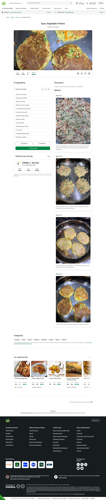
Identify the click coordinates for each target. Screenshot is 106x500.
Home (7, 17)
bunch (37, 412)
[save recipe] (85, 73)
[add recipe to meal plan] (89, 73)
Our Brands (79, 433)
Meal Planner (56, 445)
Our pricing (56, 442)
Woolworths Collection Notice (74, 498)
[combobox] (49, 3)
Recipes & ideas (34, 8)
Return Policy (9, 442)
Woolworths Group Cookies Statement (59, 498)
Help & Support (9, 430)
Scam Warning (9, 445)
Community (80, 439)
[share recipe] (81, 73)
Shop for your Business (35, 445)
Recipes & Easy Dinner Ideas (60, 436)
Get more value (46, 8)
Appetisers (36, 339)
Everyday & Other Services (15, 3)
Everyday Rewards (57, 433)
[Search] (71, 3)
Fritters (17, 17)
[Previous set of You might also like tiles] (86, 357)
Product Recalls (10, 439)
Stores (102, 8)
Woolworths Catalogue (59, 439)
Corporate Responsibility (83, 448)
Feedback (8, 433)
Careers (78, 430)
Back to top (95, 420)
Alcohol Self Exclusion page (79, 494)
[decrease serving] (42, 89)
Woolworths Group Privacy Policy (44, 498)
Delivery (31, 436)
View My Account (33, 430)
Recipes (12, 17)
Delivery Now (32, 439)
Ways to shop (57, 8)
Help (66, 8)
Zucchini (30, 339)
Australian (17, 339)
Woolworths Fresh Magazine (60, 448)
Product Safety (9, 436)
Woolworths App (57, 451)
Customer (64, 339)
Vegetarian (44, 339)
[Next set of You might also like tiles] (90, 357)
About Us (79, 451)
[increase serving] (48, 89)
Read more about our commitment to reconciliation (20, 478)
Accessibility (92, 498)
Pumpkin (51, 339)
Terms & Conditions (85, 498)
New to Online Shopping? (35, 442)
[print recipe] (78, 73)
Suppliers (79, 442)
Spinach (57, 339)
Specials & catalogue (21, 8)
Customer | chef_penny (53, 27)
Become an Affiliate (82, 445)
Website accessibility (63, 477)
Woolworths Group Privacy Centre (85, 436)
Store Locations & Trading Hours (61, 430)
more (49, 156)
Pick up (31, 433)
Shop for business (91, 8)
